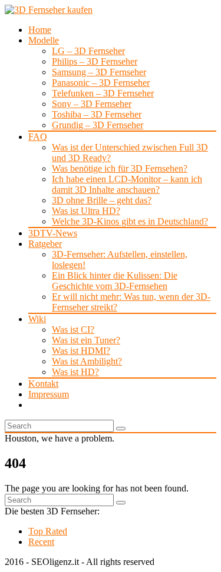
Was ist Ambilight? (87, 361)
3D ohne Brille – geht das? (101, 200)
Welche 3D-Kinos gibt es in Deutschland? (130, 221)
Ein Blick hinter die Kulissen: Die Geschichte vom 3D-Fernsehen (114, 280)
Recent (41, 542)
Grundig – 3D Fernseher (97, 125)
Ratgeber (45, 244)
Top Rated (47, 531)
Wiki (37, 319)
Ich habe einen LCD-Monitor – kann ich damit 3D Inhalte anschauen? (127, 184)
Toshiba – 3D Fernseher (96, 114)
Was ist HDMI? (81, 351)
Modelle (43, 40)
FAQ (37, 137)
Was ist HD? (75, 372)
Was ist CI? (73, 329)
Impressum (48, 394)
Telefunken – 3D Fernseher (103, 93)
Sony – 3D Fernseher (91, 104)
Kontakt (43, 384)
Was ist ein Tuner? (86, 340)
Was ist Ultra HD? (86, 211)
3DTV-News (52, 233)
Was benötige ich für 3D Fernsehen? (119, 168)
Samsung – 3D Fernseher (99, 72)
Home (39, 30)
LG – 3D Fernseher (88, 51)
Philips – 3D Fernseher (94, 61)
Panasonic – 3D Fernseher (101, 83)
